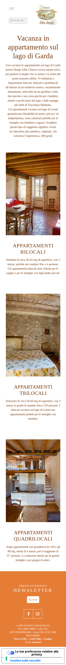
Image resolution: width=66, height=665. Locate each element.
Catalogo (47, 639)
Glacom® (36, 642)
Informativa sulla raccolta (23, 660)
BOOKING (18, 20)
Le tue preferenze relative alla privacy (36, 653)
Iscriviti (33, 599)
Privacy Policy (20, 639)
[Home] (46, 15)
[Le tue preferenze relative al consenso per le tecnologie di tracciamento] (6, 658)
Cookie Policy (35, 639)
